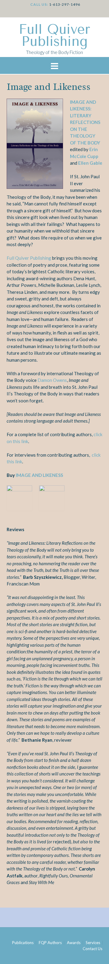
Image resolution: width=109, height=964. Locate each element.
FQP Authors (50, 943)
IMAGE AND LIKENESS (39, 475)
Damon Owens (52, 380)
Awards (74, 943)
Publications (23, 943)
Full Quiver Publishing (54, 36)
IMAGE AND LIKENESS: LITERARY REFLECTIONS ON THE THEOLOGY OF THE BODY (85, 122)
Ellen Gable (90, 163)
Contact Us (92, 949)
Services (93, 943)
